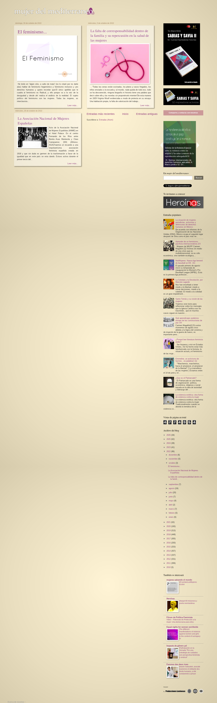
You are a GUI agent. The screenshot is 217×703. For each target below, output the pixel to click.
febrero (172, 513)
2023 (169, 447)
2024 (169, 443)
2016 (169, 543)
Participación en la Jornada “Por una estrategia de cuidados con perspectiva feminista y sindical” (189, 653)
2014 (169, 551)
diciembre (173, 455)
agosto (172, 488)
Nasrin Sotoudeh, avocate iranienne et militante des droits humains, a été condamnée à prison (189, 670)
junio (171, 497)
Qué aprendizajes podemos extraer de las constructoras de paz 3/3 (189, 320)
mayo (171, 501)
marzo (172, 509)
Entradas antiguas (147, 113)
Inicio (125, 113)
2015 (169, 547)
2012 (169, 559)
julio (171, 492)
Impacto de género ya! (177, 646)
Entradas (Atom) (106, 120)
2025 (169, 439)
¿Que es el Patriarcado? (186, 378)
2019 (169, 530)
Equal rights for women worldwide (182, 627)
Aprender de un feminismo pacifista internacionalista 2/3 (188, 242)
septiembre (174, 484)
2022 (169, 451)
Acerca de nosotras (16, 702)
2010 (169, 567)
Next (198, 145)
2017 (169, 538)
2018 (169, 534)
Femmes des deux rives (177, 664)
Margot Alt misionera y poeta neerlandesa (188, 602)
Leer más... (72, 105)
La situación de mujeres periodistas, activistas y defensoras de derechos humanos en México (186, 223)
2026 (169, 435)
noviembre (173, 459)
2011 (169, 563)
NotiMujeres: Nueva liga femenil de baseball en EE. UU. (189, 262)
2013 (169, 555)
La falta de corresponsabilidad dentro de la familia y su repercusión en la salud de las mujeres (119, 35)
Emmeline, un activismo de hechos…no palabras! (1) (187, 360)
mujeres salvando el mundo (179, 580)
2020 (169, 526)
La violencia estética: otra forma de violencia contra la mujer (189, 396)
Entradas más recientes (101, 113)
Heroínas (171, 598)
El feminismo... (32, 31)
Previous (161, 145)
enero (171, 517)
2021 (169, 522)
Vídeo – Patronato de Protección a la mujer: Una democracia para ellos (181, 621)
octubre (172, 463)
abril (171, 505)
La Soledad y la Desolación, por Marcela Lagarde (189, 281)
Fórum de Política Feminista (179, 617)
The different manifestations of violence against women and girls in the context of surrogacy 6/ (189, 634)
